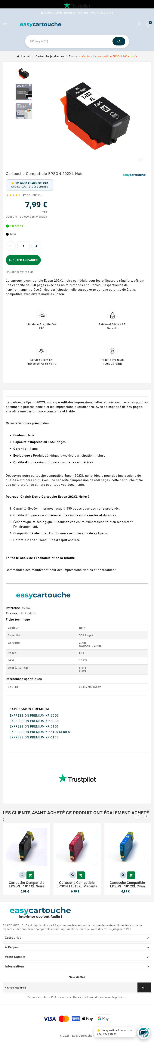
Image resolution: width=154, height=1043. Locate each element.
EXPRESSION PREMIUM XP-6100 (34, 726)
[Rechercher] (118, 41)
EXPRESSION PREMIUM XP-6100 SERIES (40, 732)
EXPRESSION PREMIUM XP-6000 (34, 715)
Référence (13, 608)
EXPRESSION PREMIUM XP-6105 (34, 737)
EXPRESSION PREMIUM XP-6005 (34, 721)
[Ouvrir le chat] (143, 1032)
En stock (11, 613)
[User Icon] (139, 24)
